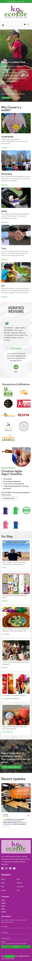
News (11, 698)
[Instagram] (6, 868)
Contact (3, 890)
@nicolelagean (21, 822)
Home (3, 879)
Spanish (3, 912)
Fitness (4, 567)
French (3, 906)
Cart (18, 890)
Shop (18, 879)
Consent (3, 941)
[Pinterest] (10, 868)
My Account (20, 886)
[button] (3, 25)
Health (7, 634)
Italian (3, 909)
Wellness (5, 601)
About (3, 883)
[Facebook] (2, 868)
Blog (2, 886)
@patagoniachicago (8, 824)
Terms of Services (7, 958)
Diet (3, 634)
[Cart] (24, 24)
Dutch (3, 900)
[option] (16, 345)
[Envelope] (14, 868)
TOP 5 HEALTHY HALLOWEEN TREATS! (14, 695)
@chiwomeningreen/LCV (10, 821)
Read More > (5, 147)
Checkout (19, 883)
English (3, 903)
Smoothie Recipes (7, 732)
